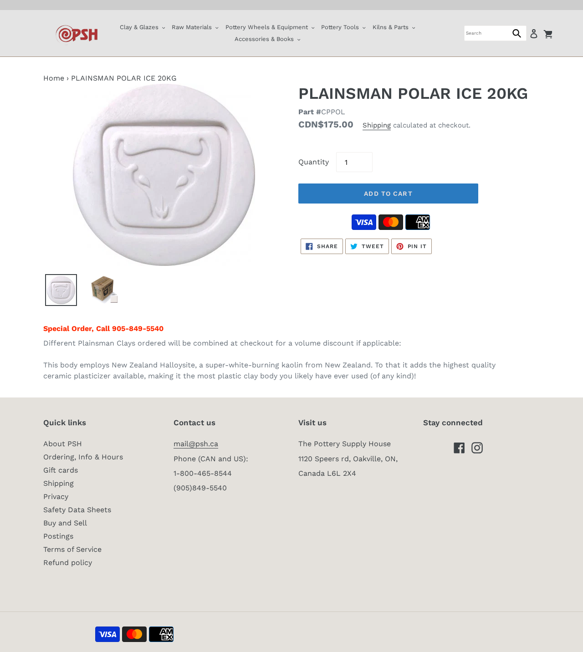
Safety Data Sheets (77, 509)
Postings (58, 536)
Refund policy (67, 562)
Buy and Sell (65, 523)
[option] (61, 290)
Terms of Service (72, 549)
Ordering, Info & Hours (83, 457)
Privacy (55, 496)
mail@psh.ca (196, 443)
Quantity (313, 162)
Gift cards (60, 470)
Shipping (377, 125)
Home (53, 78)
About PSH (62, 443)
